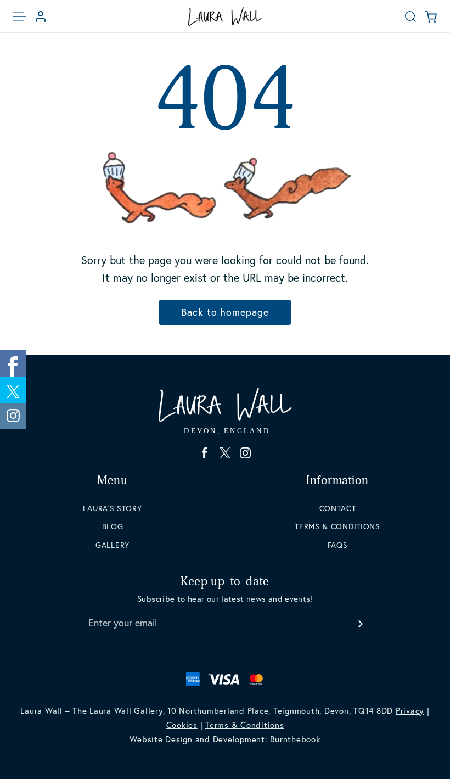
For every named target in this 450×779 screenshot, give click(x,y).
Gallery (112, 545)
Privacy (410, 710)
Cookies (182, 725)
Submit (360, 621)
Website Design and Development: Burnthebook (225, 739)
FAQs (338, 545)
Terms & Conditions (337, 526)
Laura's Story (112, 508)
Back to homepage (224, 312)
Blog (112, 526)
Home (225, 16)
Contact (337, 508)
